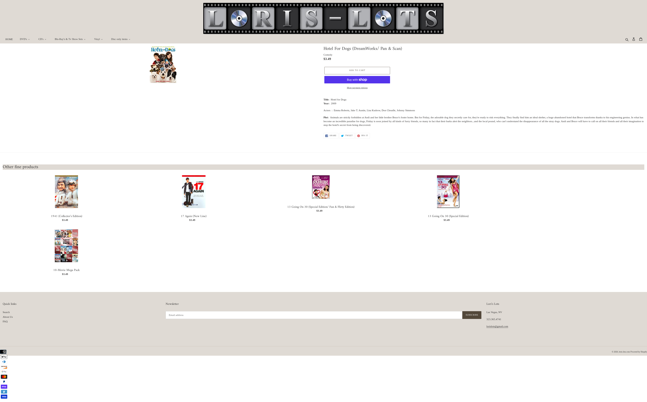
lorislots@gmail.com (497, 326)
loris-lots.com (624, 352)
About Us (8, 317)
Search (6, 312)
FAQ (5, 321)
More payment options (357, 87)
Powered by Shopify (638, 352)
